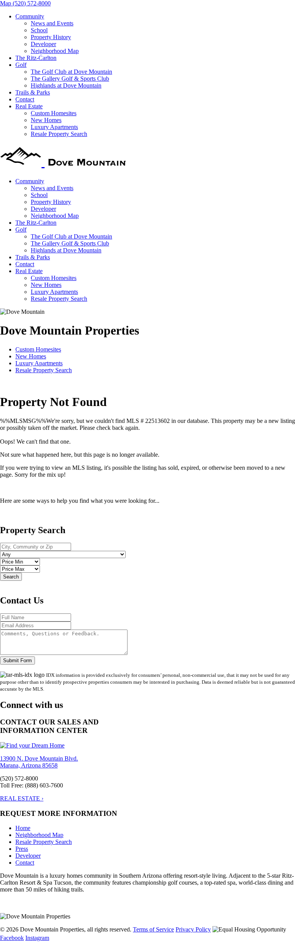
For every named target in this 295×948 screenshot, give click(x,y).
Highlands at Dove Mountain (66, 85)
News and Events (52, 23)
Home (22, 828)
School (39, 30)
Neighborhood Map (55, 51)
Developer (43, 44)
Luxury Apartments (54, 127)
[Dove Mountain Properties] (64, 162)
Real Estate (29, 106)
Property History (51, 37)
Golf (21, 64)
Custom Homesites (53, 113)
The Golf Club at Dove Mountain (71, 71)
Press (21, 848)
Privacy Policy (193, 929)
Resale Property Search (59, 134)
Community (29, 16)
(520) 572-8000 (32, 3)
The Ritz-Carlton (35, 58)
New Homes (46, 120)
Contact (24, 99)
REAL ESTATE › (21, 798)
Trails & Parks (32, 92)
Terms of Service (153, 929)
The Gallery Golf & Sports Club (70, 78)
